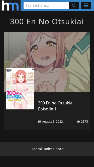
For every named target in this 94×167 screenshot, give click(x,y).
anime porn (54, 148)
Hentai (36, 148)
